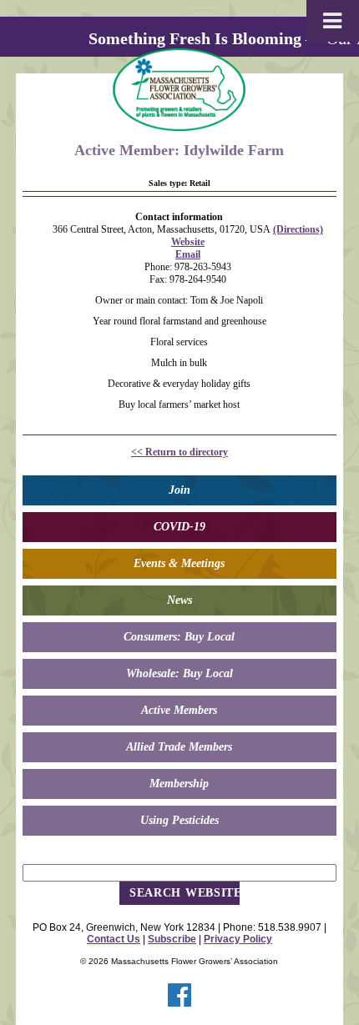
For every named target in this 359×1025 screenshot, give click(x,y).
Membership (179, 783)
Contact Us (113, 939)
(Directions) (298, 229)
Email (187, 254)
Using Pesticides (179, 820)
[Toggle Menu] (332, 21)
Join (179, 490)
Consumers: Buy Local (179, 637)
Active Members (179, 710)
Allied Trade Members (179, 747)
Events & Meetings (179, 563)
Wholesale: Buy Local (179, 673)
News (179, 600)
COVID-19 (179, 526)
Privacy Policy (238, 939)
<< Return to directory (179, 452)
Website (188, 242)
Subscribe (172, 939)
